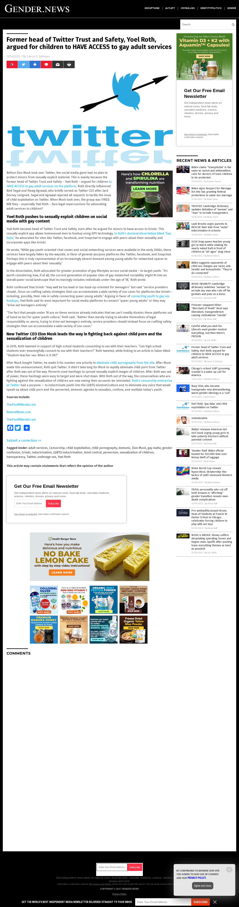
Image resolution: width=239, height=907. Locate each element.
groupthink (152, 8)
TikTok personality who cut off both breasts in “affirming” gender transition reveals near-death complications (210, 494)
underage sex (47, 457)
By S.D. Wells (210, 340)
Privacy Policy (119, 894)
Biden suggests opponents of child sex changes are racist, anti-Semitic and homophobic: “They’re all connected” (211, 268)
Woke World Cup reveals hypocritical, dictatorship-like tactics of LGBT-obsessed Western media (211, 473)
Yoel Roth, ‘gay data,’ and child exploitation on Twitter (209, 405)
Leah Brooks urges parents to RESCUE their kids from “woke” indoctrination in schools (210, 227)
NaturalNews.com (19, 412)
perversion (110, 452)
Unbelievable (199, 418)
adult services (38, 448)
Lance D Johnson (38, 56)
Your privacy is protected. (25, 514)
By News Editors (211, 256)
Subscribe (200, 902)
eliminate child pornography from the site (125, 362)
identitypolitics (210, 8)
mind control (93, 452)
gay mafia (154, 448)
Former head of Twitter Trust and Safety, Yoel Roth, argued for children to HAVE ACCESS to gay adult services (211, 352)
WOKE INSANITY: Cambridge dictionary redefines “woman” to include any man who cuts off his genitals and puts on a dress (210, 289)
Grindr (26, 452)
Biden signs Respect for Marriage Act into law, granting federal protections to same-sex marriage (211, 192)
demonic (125, 448)
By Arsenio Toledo (212, 181)
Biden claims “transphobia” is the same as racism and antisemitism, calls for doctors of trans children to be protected (211, 172)
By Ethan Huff (210, 298)
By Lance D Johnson (213, 361)
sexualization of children (137, 452)
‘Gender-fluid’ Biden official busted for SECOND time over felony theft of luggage (209, 454)
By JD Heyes (209, 397)
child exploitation (78, 448)
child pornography (104, 448)
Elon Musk (139, 448)
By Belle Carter (211, 199)
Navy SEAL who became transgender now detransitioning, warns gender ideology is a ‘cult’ (211, 389)
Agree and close (202, 885)
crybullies (188, 8)
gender (231, 8)
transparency (16, 457)
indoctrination (42, 452)
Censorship (57, 448)
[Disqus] (90, 705)
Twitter (31, 457)
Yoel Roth (64, 457)
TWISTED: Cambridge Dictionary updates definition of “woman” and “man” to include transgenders (211, 209)
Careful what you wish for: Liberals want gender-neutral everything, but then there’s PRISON (209, 331)
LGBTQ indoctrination (67, 452)
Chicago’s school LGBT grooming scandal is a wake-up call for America (210, 372)
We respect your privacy (100, 884)
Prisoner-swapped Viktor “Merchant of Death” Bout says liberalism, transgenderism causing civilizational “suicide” (209, 310)
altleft (170, 8)
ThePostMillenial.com (21, 404)
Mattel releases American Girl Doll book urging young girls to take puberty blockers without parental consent (210, 434)
